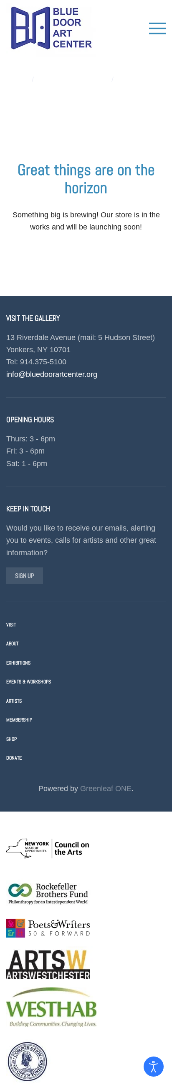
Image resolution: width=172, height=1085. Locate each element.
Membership (19, 719)
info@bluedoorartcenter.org (51, 374)
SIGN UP (24, 576)
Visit (11, 624)
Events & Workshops (28, 681)
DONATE (14, 758)
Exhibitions (18, 663)
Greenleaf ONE (106, 788)
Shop (11, 739)
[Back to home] (51, 28)
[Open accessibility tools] (154, 1067)
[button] (157, 28)
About (12, 643)
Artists (14, 701)
